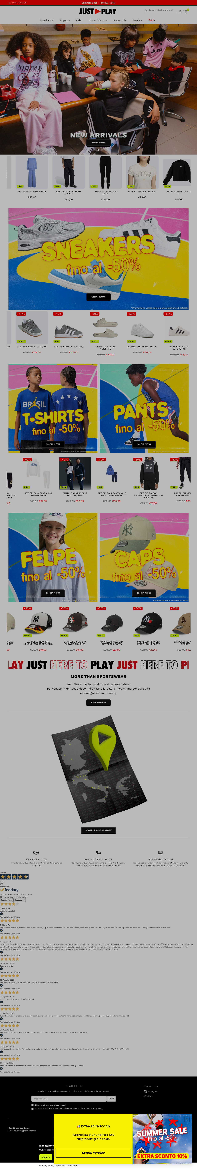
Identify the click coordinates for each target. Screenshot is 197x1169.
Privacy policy (46, 1165)
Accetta (46, 1157)
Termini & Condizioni (67, 1165)
